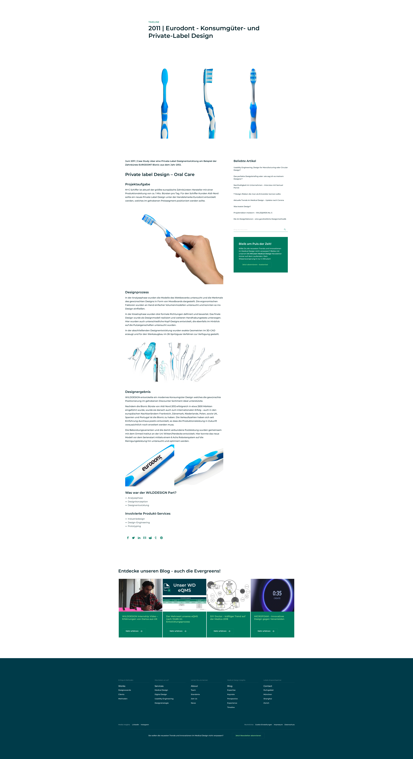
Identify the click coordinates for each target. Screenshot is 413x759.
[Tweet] (133, 537)
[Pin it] (161, 537)
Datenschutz (289, 725)
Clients (121, 694)
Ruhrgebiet (269, 690)
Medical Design (161, 690)
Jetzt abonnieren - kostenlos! (255, 265)
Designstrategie (162, 703)
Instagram (145, 725)
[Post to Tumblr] (156, 537)
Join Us (194, 699)
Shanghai (268, 699)
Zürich (266, 703)
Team (193, 690)
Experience (232, 703)
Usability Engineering (164, 699)
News (193, 703)
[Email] (144, 537)
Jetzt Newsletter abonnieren (248, 736)
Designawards (124, 690)
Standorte (195, 694)
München (268, 694)
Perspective (232, 699)
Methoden (122, 699)
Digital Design (161, 694)
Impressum (278, 725)
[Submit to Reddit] (150, 537)
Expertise (231, 690)
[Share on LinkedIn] (139, 537)
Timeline (231, 707)
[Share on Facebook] (128, 537)
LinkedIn (135, 725)
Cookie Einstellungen (263, 725)
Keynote (231, 694)
